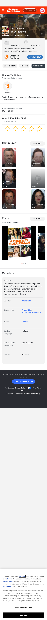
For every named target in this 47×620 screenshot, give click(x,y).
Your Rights (7, 586)
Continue (23, 615)
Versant (22, 576)
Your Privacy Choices (23, 608)
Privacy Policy (8, 581)
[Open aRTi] (42, 10)
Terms (9, 579)
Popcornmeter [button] (35, 45)
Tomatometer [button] (15, 45)
